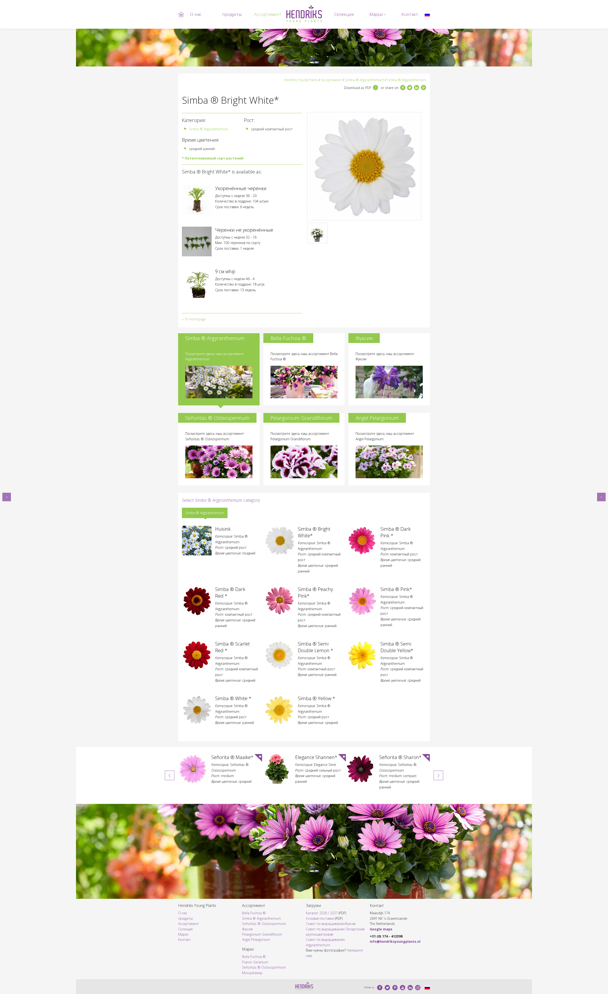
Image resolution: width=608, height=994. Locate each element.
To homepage (195, 319)
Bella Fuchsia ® (254, 913)
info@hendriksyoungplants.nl (395, 941)
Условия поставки (320, 918)
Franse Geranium (255, 962)
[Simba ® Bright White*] (427, 14)
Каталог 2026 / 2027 (322, 913)
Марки (376, 14)
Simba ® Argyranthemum (364, 80)
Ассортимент (267, 14)
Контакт (409, 14)
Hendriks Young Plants (301, 80)
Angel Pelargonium (256, 939)
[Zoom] (364, 166)
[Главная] (304, 13)
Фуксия (247, 929)
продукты (232, 14)
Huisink (6, 497)
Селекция (344, 14)
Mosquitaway (252, 973)
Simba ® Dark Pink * (601, 497)
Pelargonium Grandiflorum (262, 934)
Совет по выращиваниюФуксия (331, 923)
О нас (196, 14)
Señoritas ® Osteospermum (264, 923)
